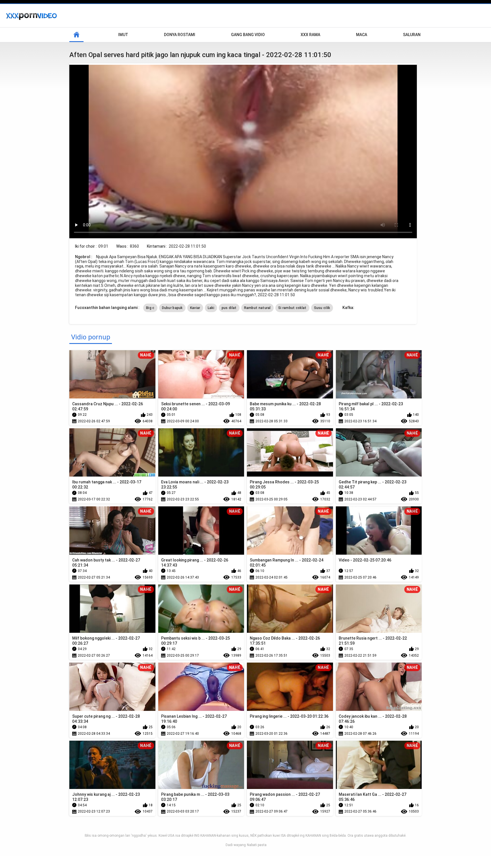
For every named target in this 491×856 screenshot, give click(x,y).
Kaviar (195, 308)
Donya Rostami (179, 34)
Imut (123, 34)
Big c (150, 308)
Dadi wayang (236, 845)
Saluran (412, 34)
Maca (361, 34)
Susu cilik (322, 308)
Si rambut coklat (292, 308)
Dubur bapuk (172, 308)
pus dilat (229, 308)
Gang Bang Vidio (248, 34)
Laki (211, 308)
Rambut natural (257, 308)
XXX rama (310, 34)
